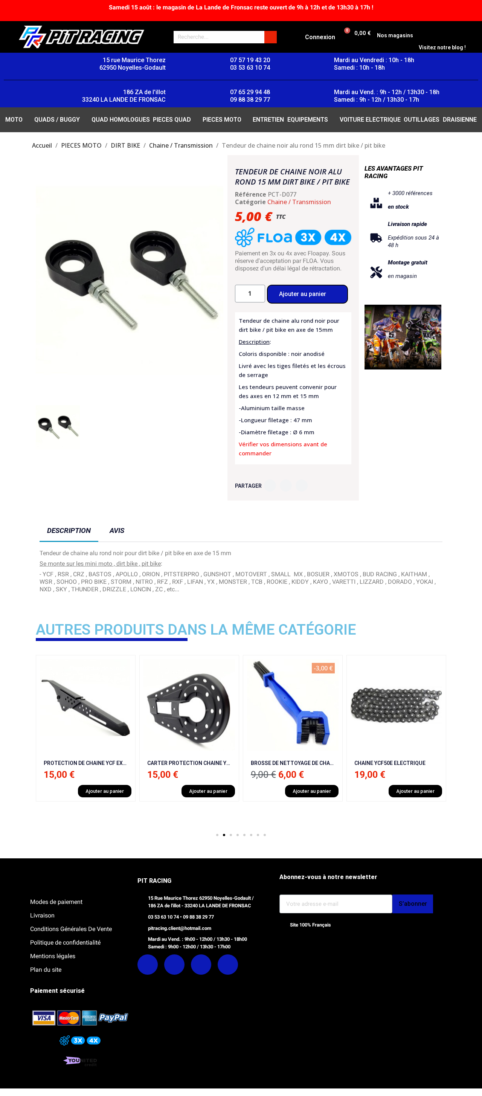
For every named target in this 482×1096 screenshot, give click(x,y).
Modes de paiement (56, 901)
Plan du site (45, 969)
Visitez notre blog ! (442, 47)
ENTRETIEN (268, 119)
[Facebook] (270, 485)
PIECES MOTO (222, 119)
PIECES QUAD (172, 119)
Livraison (42, 915)
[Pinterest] (302, 485)
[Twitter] (286, 485)
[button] (43, 280)
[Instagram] (174, 964)
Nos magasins (395, 35)
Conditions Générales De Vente (71, 929)
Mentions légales (52, 956)
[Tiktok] (228, 964)
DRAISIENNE (460, 119)
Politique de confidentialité (65, 942)
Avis (117, 530)
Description (69, 530)
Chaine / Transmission (299, 202)
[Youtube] (201, 964)
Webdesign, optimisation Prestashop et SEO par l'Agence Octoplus (324, 940)
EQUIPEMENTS (307, 119)
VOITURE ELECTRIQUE (370, 119)
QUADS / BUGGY (57, 119)
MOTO (14, 119)
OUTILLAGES (421, 119)
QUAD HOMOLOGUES (121, 119)
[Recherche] (270, 37)
